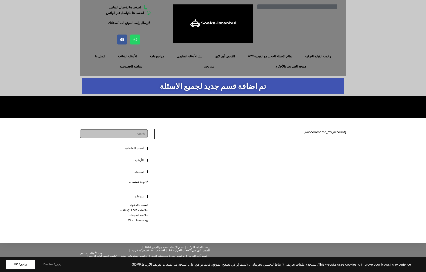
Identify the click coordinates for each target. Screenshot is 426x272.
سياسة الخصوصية (131, 66)
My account (87, 107)
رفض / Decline (52, 264)
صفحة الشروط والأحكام (291, 66)
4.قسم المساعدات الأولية (103, 256)
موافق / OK (20, 264)
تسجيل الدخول (139, 205)
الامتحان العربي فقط (180, 250)
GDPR (136, 264)
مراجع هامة (157, 56)
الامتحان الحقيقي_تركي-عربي (148, 250)
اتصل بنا (100, 56)
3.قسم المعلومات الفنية (134, 256)
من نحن (209, 66)
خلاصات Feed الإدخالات (134, 210)
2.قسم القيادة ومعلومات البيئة (168, 256)
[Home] (101, 107)
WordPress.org (138, 220)
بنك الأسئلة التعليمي (189, 56)
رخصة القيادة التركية (318, 56)
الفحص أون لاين (225, 56)
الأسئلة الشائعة (127, 56)
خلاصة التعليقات (138, 215)
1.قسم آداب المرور (199, 256)
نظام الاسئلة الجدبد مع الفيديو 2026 (269, 56)
